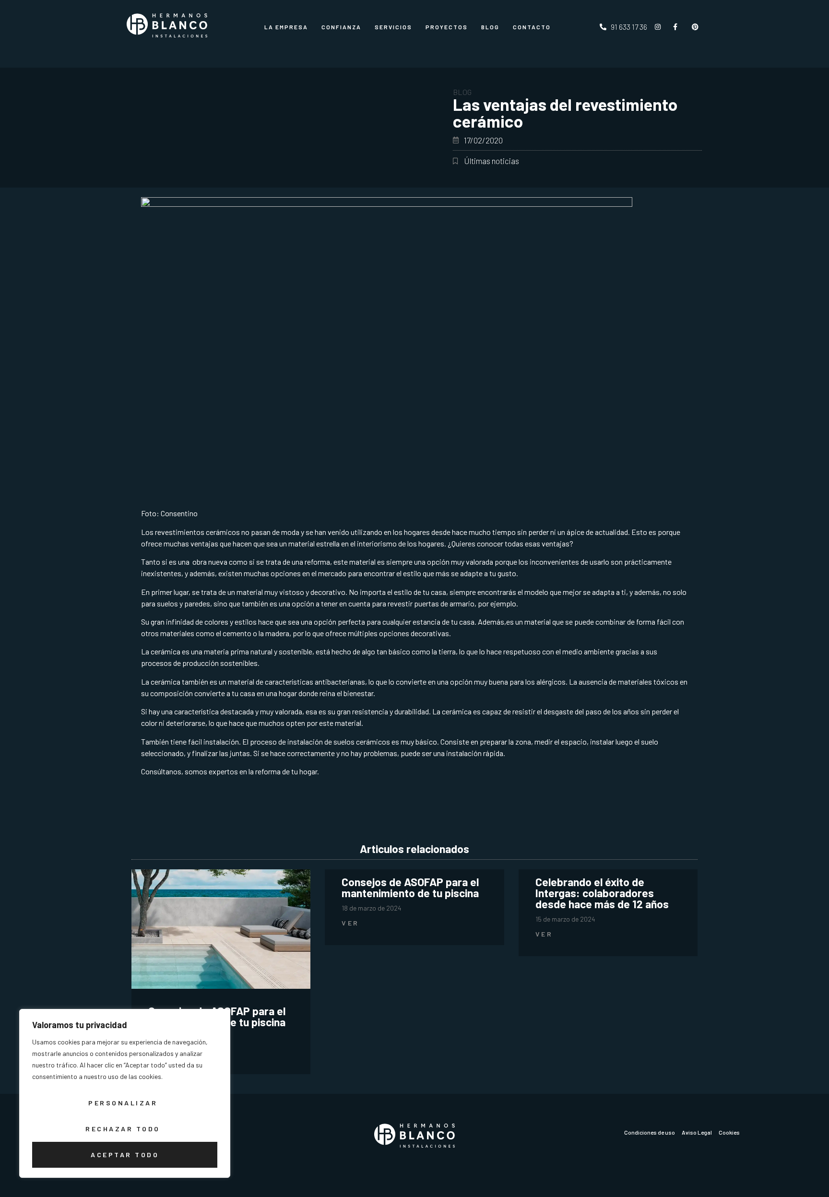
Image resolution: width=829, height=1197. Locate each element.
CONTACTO (532, 27)
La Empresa (286, 27)
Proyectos (447, 27)
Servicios (393, 27)
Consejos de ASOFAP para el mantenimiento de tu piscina (410, 887)
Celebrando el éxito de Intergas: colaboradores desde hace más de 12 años (602, 893)
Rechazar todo (122, 1129)
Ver (350, 923)
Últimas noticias (491, 161)
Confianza (341, 27)
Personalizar (122, 1103)
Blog (490, 27)
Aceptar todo (125, 1154)
